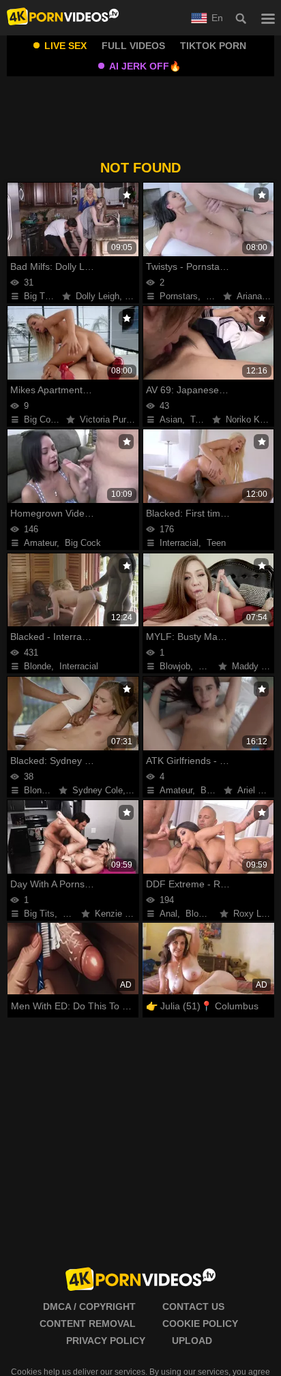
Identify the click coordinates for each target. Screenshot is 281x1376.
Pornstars (179, 296)
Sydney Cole (97, 790)
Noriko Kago (250, 419)
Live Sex (65, 45)
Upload (192, 1340)
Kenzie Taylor (122, 913)
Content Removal (88, 1323)
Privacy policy (105, 1340)
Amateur (40, 543)
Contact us (193, 1306)
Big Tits (39, 296)
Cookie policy (200, 1323)
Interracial (179, 543)
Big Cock (42, 419)
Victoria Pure (105, 419)
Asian (171, 419)
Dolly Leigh (97, 296)
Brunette (215, 666)
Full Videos (133, 45)
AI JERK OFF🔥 (145, 66)
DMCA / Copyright (89, 1306)
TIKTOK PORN (213, 45)
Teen (199, 419)
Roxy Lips (253, 913)
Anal (168, 913)
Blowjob (175, 666)
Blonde (37, 666)
